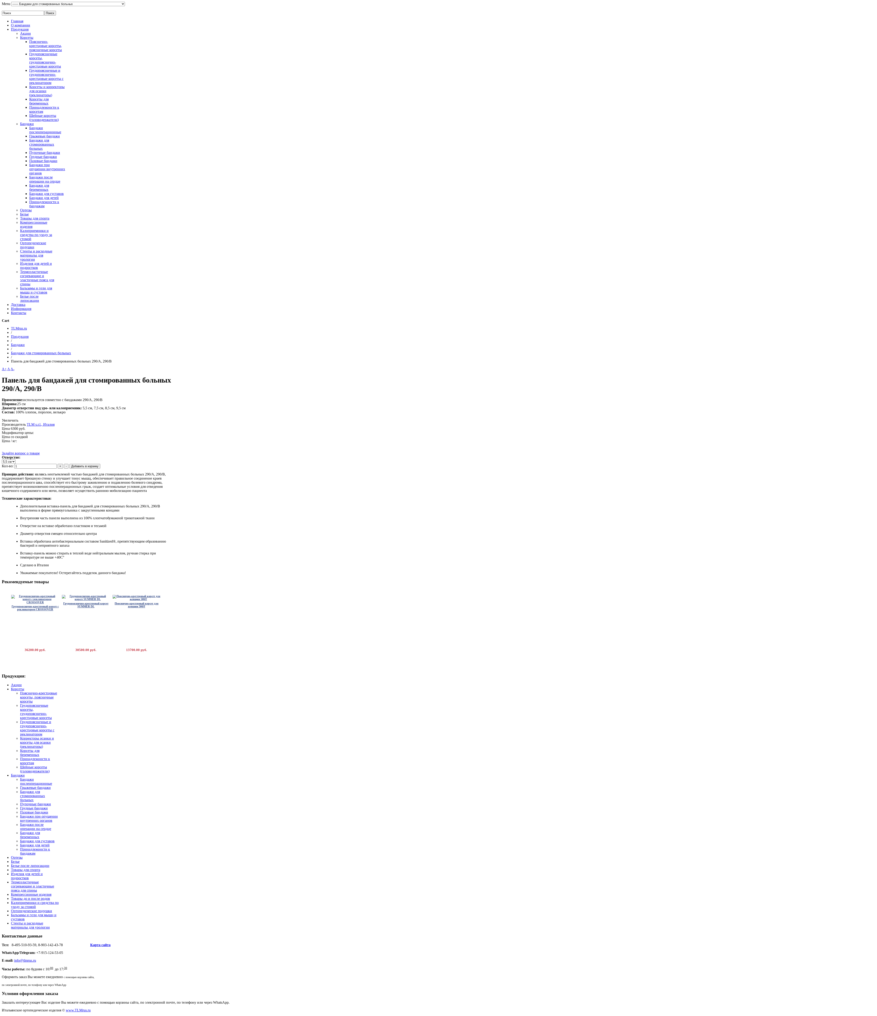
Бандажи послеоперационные (45, 130)
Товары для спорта (34, 218)
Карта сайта (100, 945)
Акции (25, 33)
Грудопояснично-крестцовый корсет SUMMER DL (85, 605)
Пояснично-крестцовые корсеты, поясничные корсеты (45, 46)
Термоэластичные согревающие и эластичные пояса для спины (37, 278)
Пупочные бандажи (44, 153)
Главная (17, 21)
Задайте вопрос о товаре (21, 453)
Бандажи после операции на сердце (44, 179)
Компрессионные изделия (31, 894)
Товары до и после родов (30, 898)
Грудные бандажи (43, 157)
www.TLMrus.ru (78, 1010)
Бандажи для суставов (46, 194)
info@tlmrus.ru (25, 960)
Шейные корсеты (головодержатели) (44, 118)
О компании (20, 25)
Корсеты (26, 37)
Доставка (18, 305)
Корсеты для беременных (39, 101)
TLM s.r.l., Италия (41, 424)
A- (12, 369)
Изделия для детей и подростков (36, 266)
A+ (4, 369)
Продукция (20, 29)
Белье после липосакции (29, 298)
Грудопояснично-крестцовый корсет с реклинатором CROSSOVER (35, 608)
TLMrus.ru (19, 328)
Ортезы (26, 210)
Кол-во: (8, 466)
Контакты (18, 313)
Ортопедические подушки (33, 245)
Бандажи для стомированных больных (41, 144)
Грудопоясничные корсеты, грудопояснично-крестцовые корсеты (45, 60)
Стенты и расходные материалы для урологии (36, 255)
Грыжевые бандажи (44, 136)
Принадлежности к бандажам (44, 204)
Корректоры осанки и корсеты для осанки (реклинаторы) (37, 742)
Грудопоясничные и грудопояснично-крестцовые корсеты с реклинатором (46, 76)
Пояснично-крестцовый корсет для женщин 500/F (136, 605)
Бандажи (27, 124)
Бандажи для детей (44, 198)
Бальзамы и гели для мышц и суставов (36, 290)
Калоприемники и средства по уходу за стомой (36, 235)
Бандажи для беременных (39, 188)
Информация (21, 309)
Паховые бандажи (43, 161)
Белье (24, 214)
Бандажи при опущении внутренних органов (47, 169)
